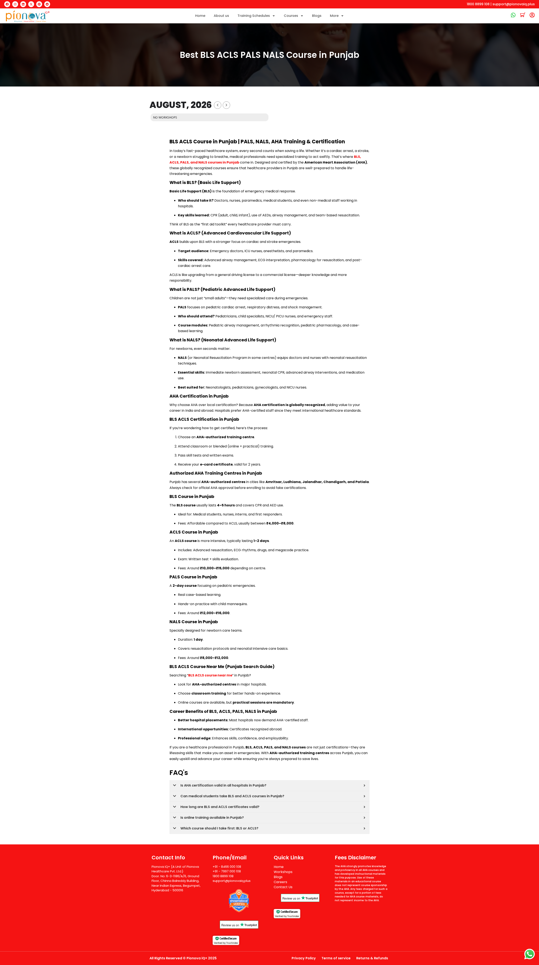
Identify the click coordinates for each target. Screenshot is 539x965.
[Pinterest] (39, 4)
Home (200, 15)
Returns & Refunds (372, 958)
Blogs (317, 15)
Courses (291, 15)
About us (221, 15)
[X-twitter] (31, 4)
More (334, 15)
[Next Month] (226, 105)
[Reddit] (47, 4)
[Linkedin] (23, 4)
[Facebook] (7, 4)
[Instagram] (15, 4)
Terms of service (336, 958)
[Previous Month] (217, 105)
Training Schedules (253, 15)
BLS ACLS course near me (210, 675)
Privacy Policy (304, 958)
